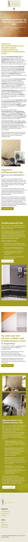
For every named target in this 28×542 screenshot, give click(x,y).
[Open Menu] (14, 9)
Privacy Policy (4, 527)
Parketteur (4, 515)
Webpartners (4, 524)
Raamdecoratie (5, 513)
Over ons (3, 522)
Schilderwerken (5, 511)
